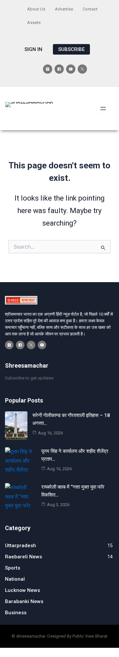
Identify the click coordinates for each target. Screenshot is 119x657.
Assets (34, 22)
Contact (90, 9)
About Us (36, 9)
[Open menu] (103, 108)
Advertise (64, 9)
